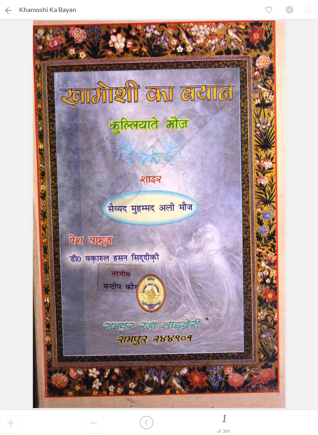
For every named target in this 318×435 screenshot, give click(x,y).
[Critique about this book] (309, 9)
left (146, 422)
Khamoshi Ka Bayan (47, 9)
